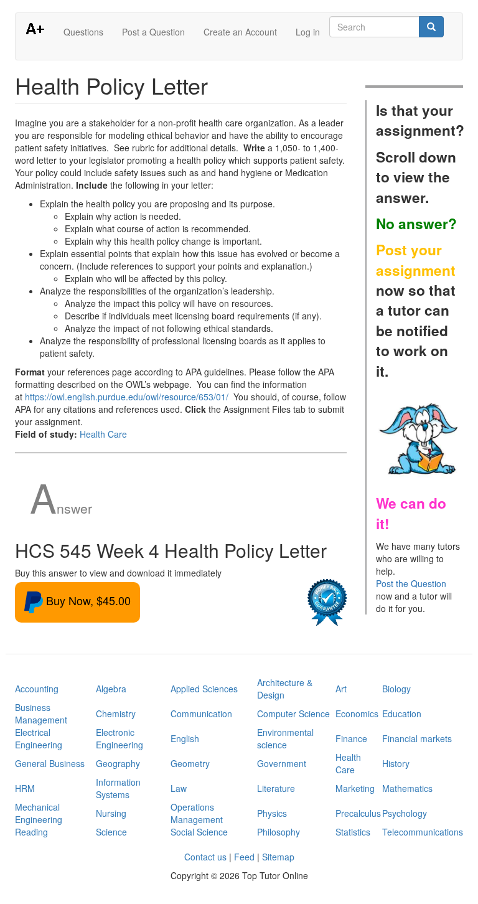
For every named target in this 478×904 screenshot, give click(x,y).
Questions (83, 32)
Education (401, 713)
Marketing (355, 788)
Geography (118, 763)
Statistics (352, 832)
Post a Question (153, 32)
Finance (351, 738)
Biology (396, 688)
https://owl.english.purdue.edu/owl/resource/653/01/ (126, 396)
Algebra (111, 688)
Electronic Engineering (119, 738)
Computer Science (293, 713)
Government (281, 763)
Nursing (111, 813)
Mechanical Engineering (38, 813)
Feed (244, 856)
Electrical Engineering (38, 738)
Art (341, 688)
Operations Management (197, 813)
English (185, 738)
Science (111, 832)
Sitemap (278, 856)
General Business (50, 763)
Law (179, 788)
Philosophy (278, 832)
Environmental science (285, 738)
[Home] (39, 28)
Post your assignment (416, 260)
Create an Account (240, 32)
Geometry (190, 763)
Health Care (103, 434)
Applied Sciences (204, 688)
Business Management (41, 713)
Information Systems (118, 788)
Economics (356, 713)
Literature (276, 788)
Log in (308, 32)
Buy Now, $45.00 (87, 600)
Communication (201, 713)
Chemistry (116, 713)
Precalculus (358, 813)
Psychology (404, 813)
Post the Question (411, 583)
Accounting (37, 688)
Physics (272, 813)
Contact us (205, 856)
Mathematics (407, 788)
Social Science (199, 832)
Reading (31, 832)
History (396, 763)
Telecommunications (422, 832)
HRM (25, 788)
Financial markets (417, 738)
